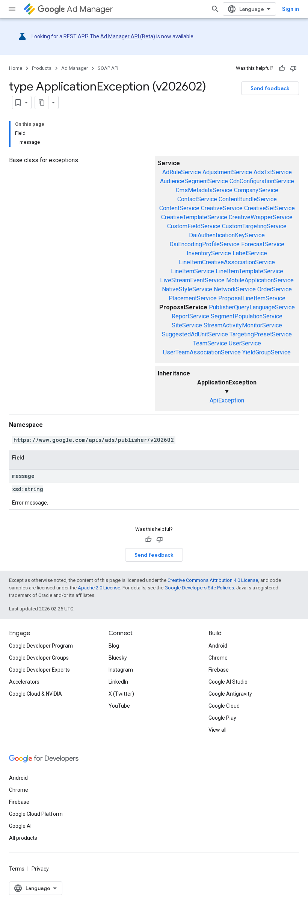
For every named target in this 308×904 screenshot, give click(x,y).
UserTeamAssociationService (202, 352)
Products (41, 68)
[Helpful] (282, 68)
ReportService (190, 316)
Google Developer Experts (39, 670)
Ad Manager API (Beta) (127, 36)
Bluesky (118, 658)
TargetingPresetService (260, 334)
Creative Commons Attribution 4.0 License (213, 580)
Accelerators (24, 682)
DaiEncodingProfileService (204, 244)
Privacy (40, 869)
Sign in (290, 9)
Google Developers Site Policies (199, 588)
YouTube (119, 706)
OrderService (274, 289)
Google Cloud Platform (36, 814)
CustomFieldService (193, 226)
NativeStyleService (187, 289)
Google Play (222, 718)
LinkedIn (118, 682)
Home (15, 68)
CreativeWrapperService (261, 217)
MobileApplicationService (260, 280)
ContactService (197, 199)
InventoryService (209, 253)
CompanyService (256, 190)
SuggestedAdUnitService (195, 334)
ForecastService (262, 244)
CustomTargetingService (254, 226)
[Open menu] (12, 9)
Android (217, 646)
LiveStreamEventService (192, 280)
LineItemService (192, 271)
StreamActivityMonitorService (243, 325)
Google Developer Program (41, 646)
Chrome (218, 658)
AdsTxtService (273, 172)
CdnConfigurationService (261, 181)
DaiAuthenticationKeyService (227, 235)
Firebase (218, 670)
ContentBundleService (248, 199)
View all (217, 730)
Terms (16, 869)
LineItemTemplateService (249, 271)
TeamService (210, 343)
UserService (245, 343)
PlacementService (193, 298)
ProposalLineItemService (251, 298)
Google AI (20, 826)
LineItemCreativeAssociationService (227, 262)
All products (23, 838)
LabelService (250, 253)
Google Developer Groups (39, 658)
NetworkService (235, 289)
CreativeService (222, 208)
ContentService (179, 208)
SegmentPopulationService (246, 316)
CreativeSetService (269, 208)
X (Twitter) (121, 694)
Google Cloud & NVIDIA (35, 694)
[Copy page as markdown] (41, 102)
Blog (114, 646)
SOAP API (108, 68)
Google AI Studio (228, 682)
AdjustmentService (227, 172)
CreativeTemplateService (194, 217)
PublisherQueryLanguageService (252, 307)
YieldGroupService (266, 352)
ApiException (227, 400)
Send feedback (270, 88)
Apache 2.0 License (99, 588)
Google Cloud (224, 706)
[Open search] (215, 9)
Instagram (121, 670)
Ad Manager (90, 9)
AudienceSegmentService (194, 181)
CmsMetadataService (204, 190)
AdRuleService (181, 172)
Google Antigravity (230, 694)
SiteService (187, 325)
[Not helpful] (293, 68)
